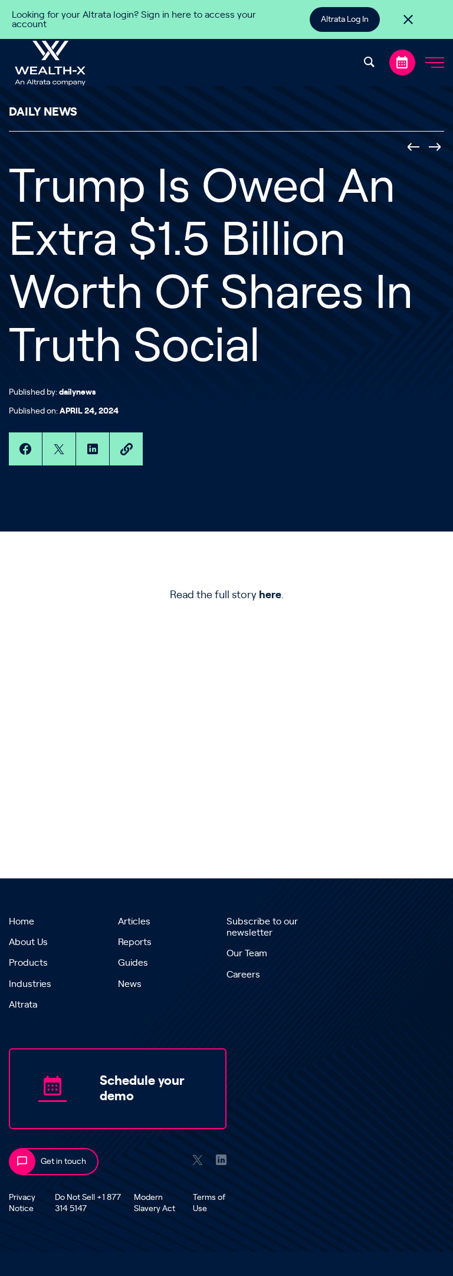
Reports (135, 942)
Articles (134, 921)
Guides (133, 962)
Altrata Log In (345, 19)
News (130, 984)
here (270, 595)
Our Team (246, 953)
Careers (243, 974)
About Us (28, 942)
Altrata (23, 1004)
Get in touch (63, 1161)
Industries (30, 984)
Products (28, 962)
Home (21, 921)
